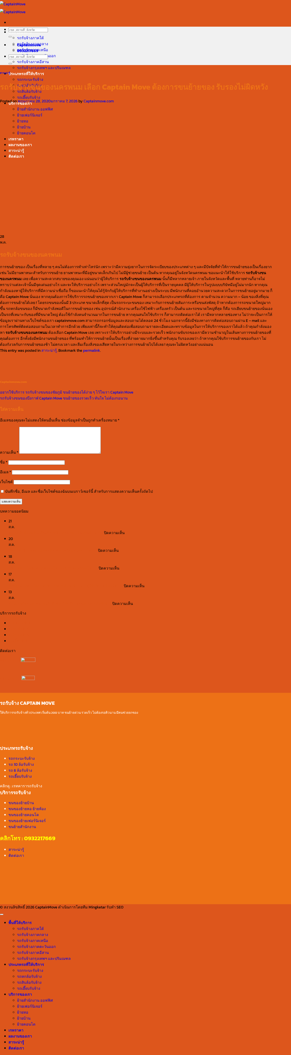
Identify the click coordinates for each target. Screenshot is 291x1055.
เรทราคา (16, 1030)
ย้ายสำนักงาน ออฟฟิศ (35, 1000)
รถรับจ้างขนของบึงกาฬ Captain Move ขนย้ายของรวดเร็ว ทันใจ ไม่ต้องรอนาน (64, 398)
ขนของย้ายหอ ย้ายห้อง (27, 809)
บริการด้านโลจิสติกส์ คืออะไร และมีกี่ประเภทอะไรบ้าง (53, 568)
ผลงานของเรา (20, 1036)
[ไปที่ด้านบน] (1, 914)
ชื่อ (3, 462)
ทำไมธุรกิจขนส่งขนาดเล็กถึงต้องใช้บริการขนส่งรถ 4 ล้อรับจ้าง (60, 603)
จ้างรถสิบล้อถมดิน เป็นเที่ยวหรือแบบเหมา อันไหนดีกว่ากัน (56, 533)
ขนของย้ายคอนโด (24, 815)
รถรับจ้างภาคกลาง (32, 934)
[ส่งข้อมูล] (10, 36)
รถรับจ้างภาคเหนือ (32, 940)
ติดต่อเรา (16, 855)
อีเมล (5, 472)
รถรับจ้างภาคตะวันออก (36, 946)
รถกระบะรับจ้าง (30, 79)
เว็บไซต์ (6, 482)
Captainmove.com (99, 101)
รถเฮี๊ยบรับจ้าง (28, 97)
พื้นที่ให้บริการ (20, 923)
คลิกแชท (11, 679)
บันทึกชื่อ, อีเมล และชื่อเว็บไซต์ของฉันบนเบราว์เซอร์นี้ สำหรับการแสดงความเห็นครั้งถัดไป (79, 491)
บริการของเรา (20, 994)
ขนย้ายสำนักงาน (22, 827)
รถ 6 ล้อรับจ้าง (20, 770)
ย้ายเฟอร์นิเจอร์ (29, 1006)
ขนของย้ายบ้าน (21, 803)
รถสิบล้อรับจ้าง (21, 635)
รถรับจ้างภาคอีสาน (33, 62)
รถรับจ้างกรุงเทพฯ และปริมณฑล (44, 68)
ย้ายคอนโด (26, 1024)
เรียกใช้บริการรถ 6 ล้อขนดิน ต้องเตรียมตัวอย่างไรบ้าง (53, 550)
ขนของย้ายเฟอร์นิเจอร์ (27, 821)
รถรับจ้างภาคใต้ (30, 38)
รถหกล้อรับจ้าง (21, 629)
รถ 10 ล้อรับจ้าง (21, 764)
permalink (91, 350)
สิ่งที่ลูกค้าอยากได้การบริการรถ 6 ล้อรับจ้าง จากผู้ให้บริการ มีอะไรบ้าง (66, 586)
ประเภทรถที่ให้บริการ (26, 74)
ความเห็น (9, 452)
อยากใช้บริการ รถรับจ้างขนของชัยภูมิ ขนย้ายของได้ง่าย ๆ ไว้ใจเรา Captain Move (66, 392)
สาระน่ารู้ (5, 73)
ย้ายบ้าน (23, 1018)
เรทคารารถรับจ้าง (27, 786)
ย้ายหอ (22, 1012)
